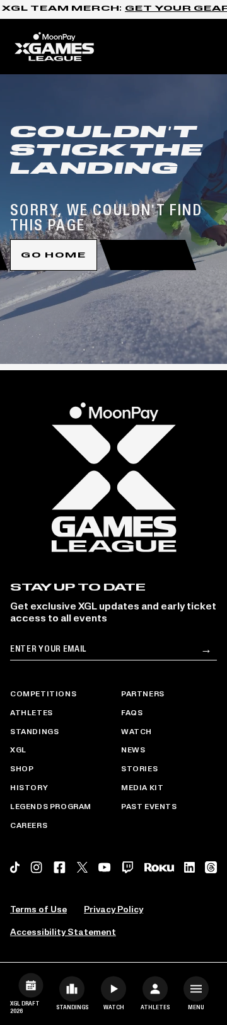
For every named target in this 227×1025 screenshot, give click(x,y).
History (29, 788)
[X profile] (82, 867)
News (133, 750)
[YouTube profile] (104, 867)
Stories (139, 769)
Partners (143, 694)
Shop (21, 769)
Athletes (31, 713)
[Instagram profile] (36, 867)
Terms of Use (38, 910)
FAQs (132, 713)
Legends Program (50, 807)
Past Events (149, 807)
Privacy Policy (113, 910)
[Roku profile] (159, 867)
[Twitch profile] (127, 867)
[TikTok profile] (15, 867)
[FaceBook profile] (59, 867)
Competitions (43, 694)
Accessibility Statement (63, 932)
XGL (18, 750)
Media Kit (142, 788)
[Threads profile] (211, 867)
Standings (34, 732)
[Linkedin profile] (189, 867)
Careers (28, 826)
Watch (136, 732)
